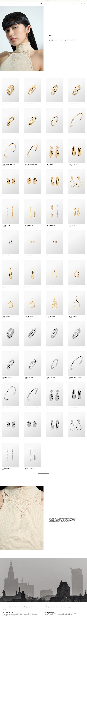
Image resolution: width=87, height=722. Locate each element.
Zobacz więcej (43, 474)
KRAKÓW (46, 579)
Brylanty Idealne (70, 614)
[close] (77, 0)
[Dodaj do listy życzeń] (18, 79)
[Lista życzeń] (81, 3)
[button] (73, 3)
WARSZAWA (41, 579)
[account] (79, 3)
